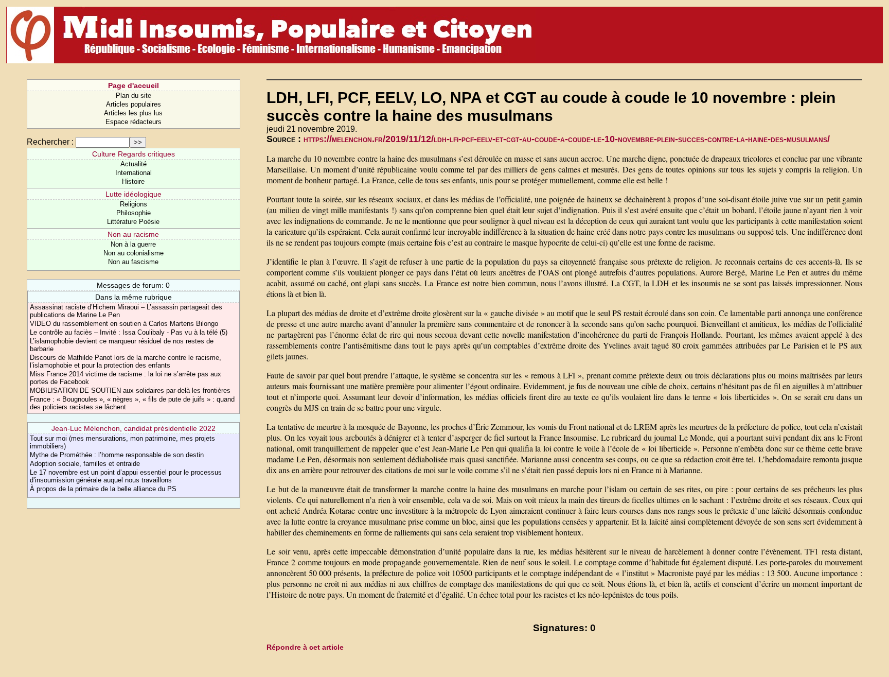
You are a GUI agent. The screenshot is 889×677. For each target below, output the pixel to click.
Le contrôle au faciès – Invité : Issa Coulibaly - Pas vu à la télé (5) (128, 332)
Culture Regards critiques (133, 154)
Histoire (133, 181)
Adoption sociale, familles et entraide (85, 463)
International (133, 173)
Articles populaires (133, 104)
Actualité (133, 164)
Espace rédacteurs (133, 122)
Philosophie (133, 213)
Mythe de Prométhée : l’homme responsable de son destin (117, 455)
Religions (133, 204)
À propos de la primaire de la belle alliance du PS (103, 489)
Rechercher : (50, 141)
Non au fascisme (133, 262)
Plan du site (133, 95)
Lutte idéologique (133, 194)
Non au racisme (133, 234)
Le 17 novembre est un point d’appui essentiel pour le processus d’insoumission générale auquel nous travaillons (126, 476)
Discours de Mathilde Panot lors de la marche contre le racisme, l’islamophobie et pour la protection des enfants (125, 361)
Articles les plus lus (133, 113)
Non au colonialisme (133, 253)
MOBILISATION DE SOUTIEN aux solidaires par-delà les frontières (130, 390)
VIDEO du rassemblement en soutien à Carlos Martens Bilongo (124, 323)
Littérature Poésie (133, 221)
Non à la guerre (133, 244)
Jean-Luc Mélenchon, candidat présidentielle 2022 (133, 428)
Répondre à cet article (305, 647)
